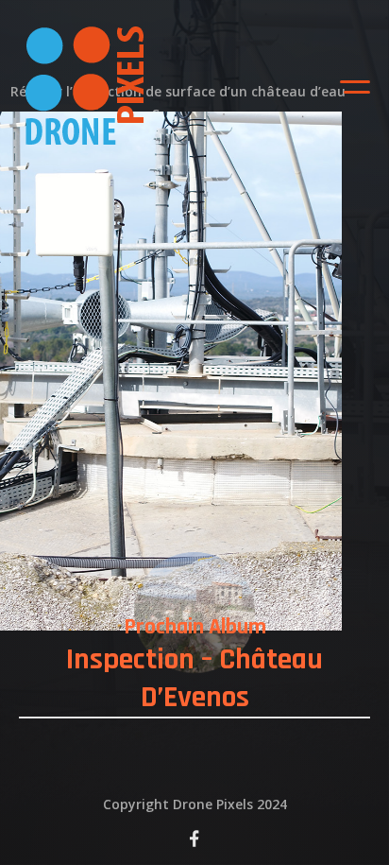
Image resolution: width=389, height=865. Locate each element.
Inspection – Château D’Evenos (194, 679)
